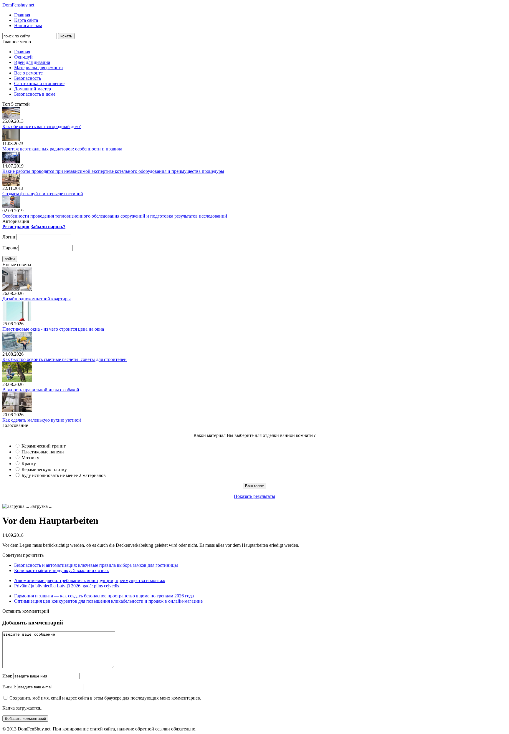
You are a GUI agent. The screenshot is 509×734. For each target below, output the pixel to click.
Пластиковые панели (43, 451)
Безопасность (27, 78)
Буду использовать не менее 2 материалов (64, 475)
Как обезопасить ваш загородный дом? (41, 126)
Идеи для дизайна (32, 62)
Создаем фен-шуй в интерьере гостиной (42, 193)
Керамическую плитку (44, 469)
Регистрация (15, 226)
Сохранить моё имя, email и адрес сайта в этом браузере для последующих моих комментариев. (105, 697)
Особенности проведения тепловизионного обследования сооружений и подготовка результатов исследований (114, 215)
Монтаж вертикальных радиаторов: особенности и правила (62, 148)
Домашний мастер (32, 88)
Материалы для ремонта (38, 67)
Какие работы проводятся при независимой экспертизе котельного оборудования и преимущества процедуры (113, 171)
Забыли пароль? (48, 226)
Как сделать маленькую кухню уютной (41, 419)
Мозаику (30, 457)
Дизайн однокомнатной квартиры (36, 298)
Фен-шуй (23, 56)
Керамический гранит (44, 445)
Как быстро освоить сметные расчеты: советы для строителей (64, 359)
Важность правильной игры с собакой (40, 389)
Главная (22, 14)
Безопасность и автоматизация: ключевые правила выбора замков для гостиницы (96, 565)
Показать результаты (254, 496)
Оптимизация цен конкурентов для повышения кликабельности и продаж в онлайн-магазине (108, 601)
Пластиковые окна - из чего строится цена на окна (53, 329)
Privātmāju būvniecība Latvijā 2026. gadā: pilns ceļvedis (66, 585)
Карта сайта (26, 20)
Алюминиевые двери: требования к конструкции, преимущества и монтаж (89, 580)
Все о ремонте (28, 72)
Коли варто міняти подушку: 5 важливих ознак (61, 570)
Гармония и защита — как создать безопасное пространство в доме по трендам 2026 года (104, 595)
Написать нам (28, 25)
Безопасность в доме (34, 94)
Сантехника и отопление (39, 83)
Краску (29, 463)
